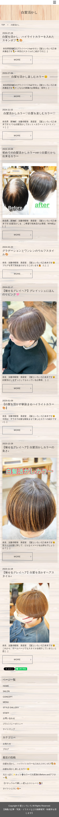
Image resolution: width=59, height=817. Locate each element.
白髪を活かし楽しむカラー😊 (29, 76)
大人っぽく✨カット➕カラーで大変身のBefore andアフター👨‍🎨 (29, 776)
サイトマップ (9, 729)
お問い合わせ (9, 718)
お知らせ (7, 744)
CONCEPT (8, 697)
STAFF (6, 713)
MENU (6, 702)
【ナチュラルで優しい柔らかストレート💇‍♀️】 (23, 783)
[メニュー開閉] (54, 2)
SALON (6, 691)
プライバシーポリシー (13, 724)
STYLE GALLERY (11, 707)
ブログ (6, 749)
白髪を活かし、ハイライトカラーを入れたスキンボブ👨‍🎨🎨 (29, 764)
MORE (17, 60)
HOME (6, 686)
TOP (3, 25)
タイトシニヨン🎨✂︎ (12, 788)
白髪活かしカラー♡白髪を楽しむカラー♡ (30, 113)
